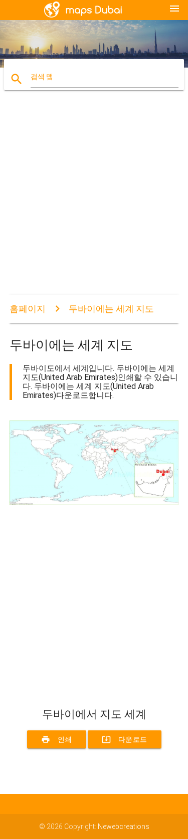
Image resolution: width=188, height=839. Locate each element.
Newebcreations (123, 826)
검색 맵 (42, 77)
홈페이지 (28, 308)
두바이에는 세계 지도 (111, 308)
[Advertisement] (94, 201)
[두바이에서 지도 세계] (94, 503)
